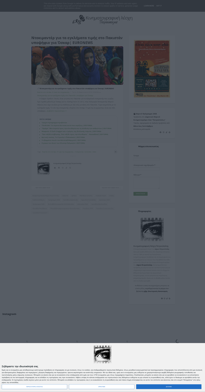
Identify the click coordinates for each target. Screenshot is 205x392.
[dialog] (102, 367)
